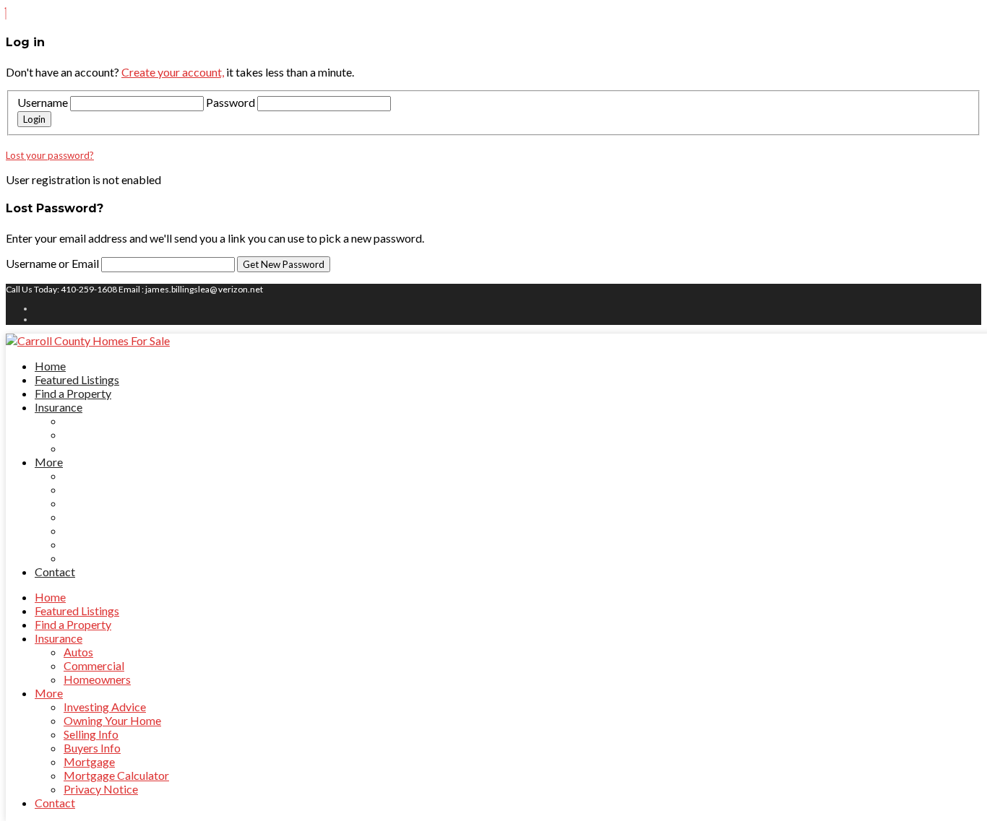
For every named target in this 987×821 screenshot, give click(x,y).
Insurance (58, 407)
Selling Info (91, 503)
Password (230, 102)
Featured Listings (77, 379)
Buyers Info (92, 517)
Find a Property (73, 393)
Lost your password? (50, 155)
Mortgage (89, 530)
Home (50, 366)
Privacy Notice (101, 558)
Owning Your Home (112, 489)
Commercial (94, 434)
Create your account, (172, 72)
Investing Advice (105, 475)
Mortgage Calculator (116, 544)
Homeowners (97, 448)
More (49, 462)
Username (42, 102)
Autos (78, 420)
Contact (55, 571)
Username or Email (53, 263)
